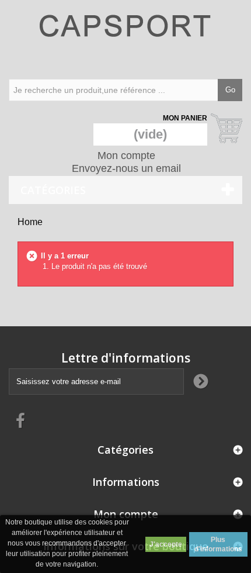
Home (30, 222)
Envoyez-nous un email (126, 168)
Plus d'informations (218, 544)
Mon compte (126, 155)
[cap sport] (125, 38)
